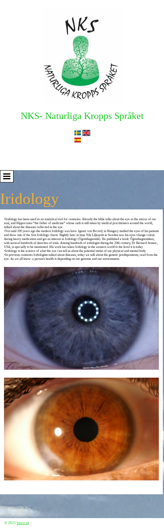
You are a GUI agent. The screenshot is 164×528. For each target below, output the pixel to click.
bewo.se (23, 523)
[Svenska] (77, 132)
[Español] (77, 140)
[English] (86, 132)
